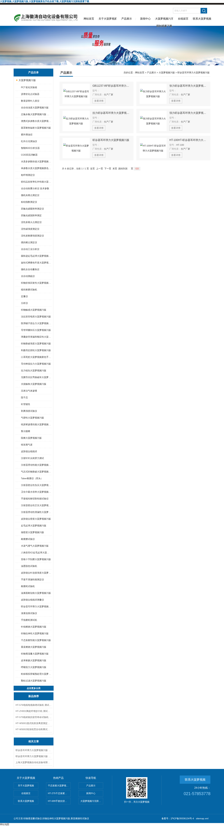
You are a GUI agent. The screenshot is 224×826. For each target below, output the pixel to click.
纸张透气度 (26, 444)
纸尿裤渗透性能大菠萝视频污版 (36, 424)
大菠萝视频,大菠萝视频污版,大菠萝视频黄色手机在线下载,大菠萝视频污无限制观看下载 (44, 1)
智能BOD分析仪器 (30, 148)
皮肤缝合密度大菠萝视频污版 (36, 519)
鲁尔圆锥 (25, 431)
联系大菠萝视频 (202, 18)
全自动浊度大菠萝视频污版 (35, 107)
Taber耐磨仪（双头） (32, 478)
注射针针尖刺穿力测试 (32, 458)
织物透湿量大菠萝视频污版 (35, 653)
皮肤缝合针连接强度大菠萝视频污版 (36, 572)
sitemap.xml (202, 818)
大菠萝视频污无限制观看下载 (164, 21)
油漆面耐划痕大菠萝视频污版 (36, 593)
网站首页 (89, 18)
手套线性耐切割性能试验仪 (35, 498)
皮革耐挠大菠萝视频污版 (33, 660)
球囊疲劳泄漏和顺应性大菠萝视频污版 (36, 336)
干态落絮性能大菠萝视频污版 (36, 640)
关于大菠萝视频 (108, 18)
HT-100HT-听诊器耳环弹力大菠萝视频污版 (188, 140)
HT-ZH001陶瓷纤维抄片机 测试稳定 (34, 711)
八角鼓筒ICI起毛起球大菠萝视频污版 (36, 552)
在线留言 (183, 18)
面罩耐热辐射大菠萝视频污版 (36, 127)
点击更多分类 (34, 688)
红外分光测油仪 (29, 141)
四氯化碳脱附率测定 (31, 215)
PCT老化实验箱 (29, 87)
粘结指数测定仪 (29, 202)
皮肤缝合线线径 (29, 451)
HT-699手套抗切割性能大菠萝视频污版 (59, 801)
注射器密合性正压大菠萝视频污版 (36, 505)
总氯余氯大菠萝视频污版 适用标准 (36, 114)
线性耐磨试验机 (29, 289)
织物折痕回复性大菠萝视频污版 (36, 283)
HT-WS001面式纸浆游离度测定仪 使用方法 (34, 723)
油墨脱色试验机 (29, 566)
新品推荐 (33, 696)
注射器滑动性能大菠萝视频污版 (36, 465)
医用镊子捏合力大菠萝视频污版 (36, 323)
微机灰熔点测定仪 (30, 195)
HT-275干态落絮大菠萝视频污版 (59, 793)
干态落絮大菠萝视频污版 (59, 785)
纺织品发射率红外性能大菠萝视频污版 (36, 181)
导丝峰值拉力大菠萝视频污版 (36, 363)
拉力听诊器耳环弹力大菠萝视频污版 (111, 112)
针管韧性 (25, 404)
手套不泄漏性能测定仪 (32, 579)
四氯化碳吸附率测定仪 (32, 208)
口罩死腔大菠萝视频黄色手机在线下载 (36, 357)
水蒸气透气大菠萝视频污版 (35, 545)
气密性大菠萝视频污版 (32, 417)
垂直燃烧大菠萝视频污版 (33, 647)
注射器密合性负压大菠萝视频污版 (36, 485)
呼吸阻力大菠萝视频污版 (33, 667)
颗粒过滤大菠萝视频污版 (33, 680)
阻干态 (24, 397)
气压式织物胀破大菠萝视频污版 (36, 471)
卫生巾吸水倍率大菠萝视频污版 (36, 492)
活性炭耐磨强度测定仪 (32, 235)
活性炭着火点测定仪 (31, 222)
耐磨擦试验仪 (28, 539)
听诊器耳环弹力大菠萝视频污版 (36, 606)
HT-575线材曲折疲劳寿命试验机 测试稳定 (34, 717)
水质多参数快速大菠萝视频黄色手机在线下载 (36, 161)
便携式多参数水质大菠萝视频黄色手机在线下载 (36, 121)
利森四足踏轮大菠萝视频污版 (36, 350)
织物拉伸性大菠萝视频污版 (35, 633)
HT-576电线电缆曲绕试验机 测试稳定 (34, 705)
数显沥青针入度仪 (30, 100)
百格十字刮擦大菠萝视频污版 (36, 559)
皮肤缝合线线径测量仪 (32, 599)
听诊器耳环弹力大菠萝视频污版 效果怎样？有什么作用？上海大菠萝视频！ (34, 750)
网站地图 (4, 824)
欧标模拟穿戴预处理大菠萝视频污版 (36, 674)
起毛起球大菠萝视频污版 (33, 525)
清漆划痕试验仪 (29, 613)
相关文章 (33, 741)
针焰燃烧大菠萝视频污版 (33, 626)
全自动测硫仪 (28, 276)
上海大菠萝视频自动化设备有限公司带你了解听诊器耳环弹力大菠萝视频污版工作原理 (34, 762)
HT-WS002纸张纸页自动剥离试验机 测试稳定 (34, 729)
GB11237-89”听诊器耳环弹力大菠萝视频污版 (111, 85)
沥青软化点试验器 (30, 94)
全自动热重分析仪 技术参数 (35, 188)
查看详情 (98, 100)
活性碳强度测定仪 (30, 229)
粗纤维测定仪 (28, 175)
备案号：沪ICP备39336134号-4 (178, 818)
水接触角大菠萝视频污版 (33, 384)
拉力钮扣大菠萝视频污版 (33, 370)
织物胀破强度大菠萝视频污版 (36, 343)
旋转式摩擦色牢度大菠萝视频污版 (36, 262)
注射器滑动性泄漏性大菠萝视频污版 (36, 512)
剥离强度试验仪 (29, 411)
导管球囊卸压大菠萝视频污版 (36, 330)
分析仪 (24, 303)
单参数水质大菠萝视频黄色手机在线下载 (36, 168)
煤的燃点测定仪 (29, 242)
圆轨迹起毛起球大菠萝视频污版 (36, 256)
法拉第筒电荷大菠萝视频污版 (36, 316)
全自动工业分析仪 (30, 249)
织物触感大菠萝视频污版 (33, 309)
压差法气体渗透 (29, 390)
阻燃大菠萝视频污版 (31, 438)
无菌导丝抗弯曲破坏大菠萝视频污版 (36, 377)
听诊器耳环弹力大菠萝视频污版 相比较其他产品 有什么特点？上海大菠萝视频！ (34, 756)
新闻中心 (145, 18)
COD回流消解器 (29, 154)
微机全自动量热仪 (30, 269)
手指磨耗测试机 (29, 620)
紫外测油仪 (26, 134)
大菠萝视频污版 (27, 80)
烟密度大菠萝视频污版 (32, 532)
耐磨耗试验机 (28, 586)
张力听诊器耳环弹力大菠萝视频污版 (188, 85)
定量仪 (24, 296)
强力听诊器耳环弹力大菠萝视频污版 (188, 112)
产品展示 (126, 18)
